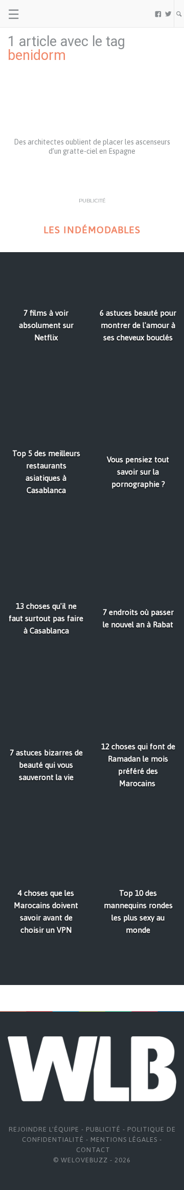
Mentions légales (123, 1139)
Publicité (103, 1129)
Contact (93, 1150)
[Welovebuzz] (46, 14)
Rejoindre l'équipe (44, 1129)
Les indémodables (92, 230)
